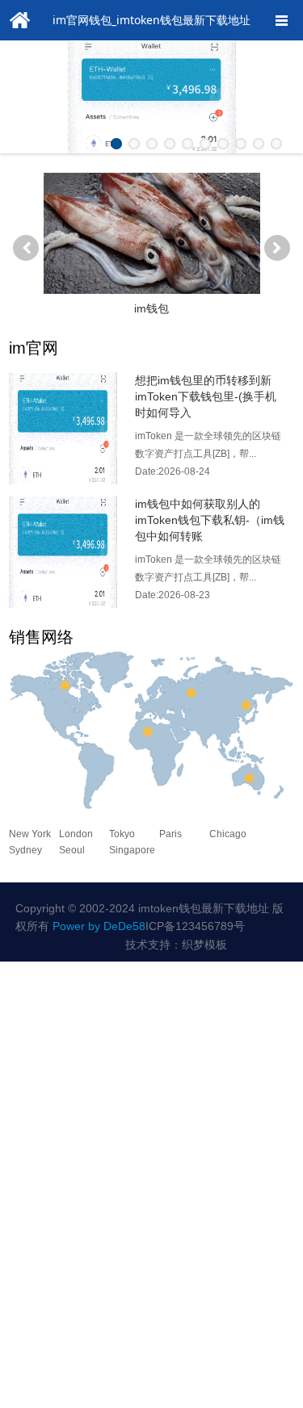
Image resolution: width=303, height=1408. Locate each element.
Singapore (132, 850)
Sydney (25, 850)
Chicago (227, 834)
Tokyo (122, 834)
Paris (170, 834)
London (76, 834)
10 (276, 143)
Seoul (72, 850)
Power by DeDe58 (99, 926)
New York (30, 834)
